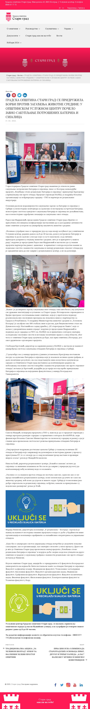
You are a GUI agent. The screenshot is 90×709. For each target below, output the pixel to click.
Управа (67, 28)
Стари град (11, 75)
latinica (82, 8)
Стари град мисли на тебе (38, 35)
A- (63, 8)
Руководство (32, 28)
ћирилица (72, 8)
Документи (12, 35)
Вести (59, 35)
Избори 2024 (13, 42)
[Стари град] (17, 21)
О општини (12, 28)
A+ (60, 7)
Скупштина (51, 28)
